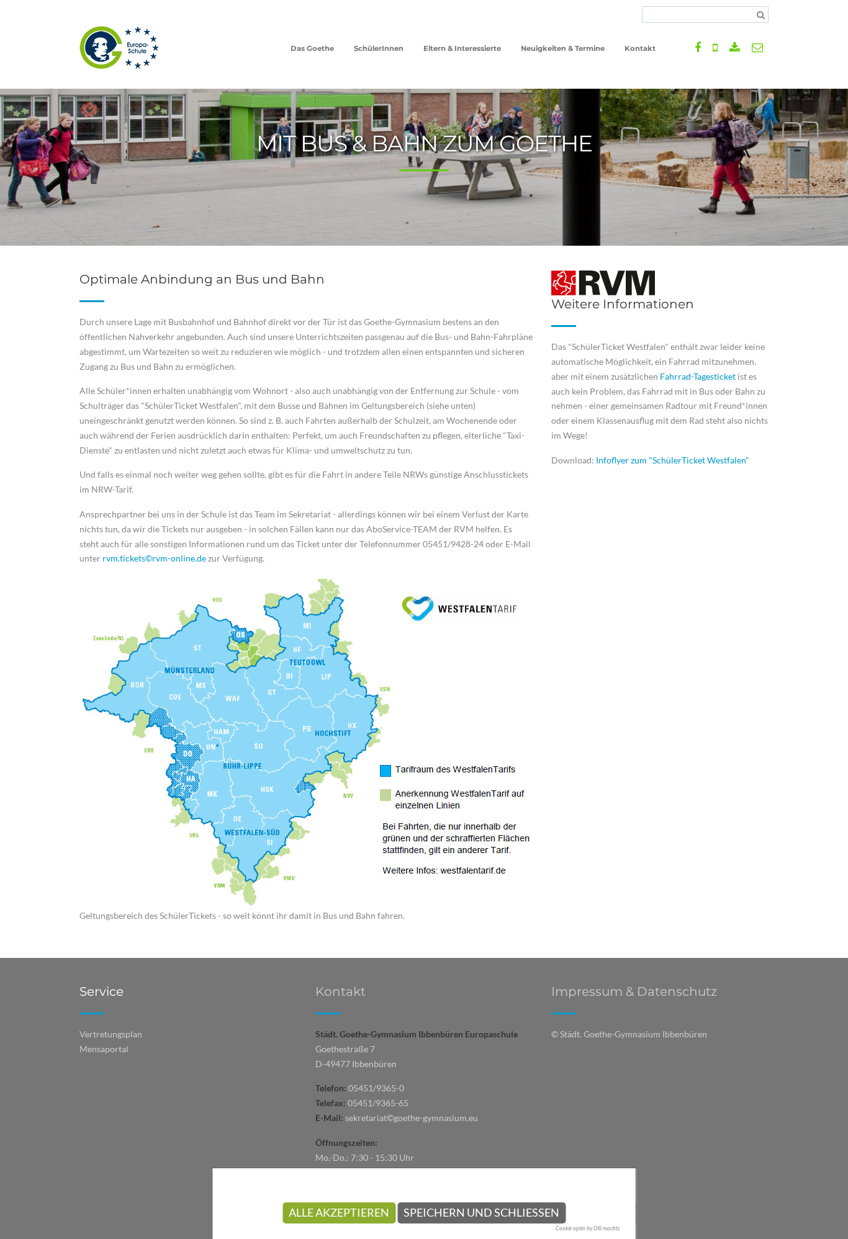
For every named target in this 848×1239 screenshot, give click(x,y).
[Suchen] (761, 15)
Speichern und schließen (481, 1212)
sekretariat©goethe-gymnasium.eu (411, 1117)
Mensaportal (104, 1049)
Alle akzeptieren (339, 1212)
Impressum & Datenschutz (634, 991)
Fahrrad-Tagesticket (698, 376)
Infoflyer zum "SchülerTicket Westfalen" (672, 460)
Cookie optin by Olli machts (588, 1228)
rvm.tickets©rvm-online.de (154, 558)
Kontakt (340, 991)
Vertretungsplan (110, 1034)
